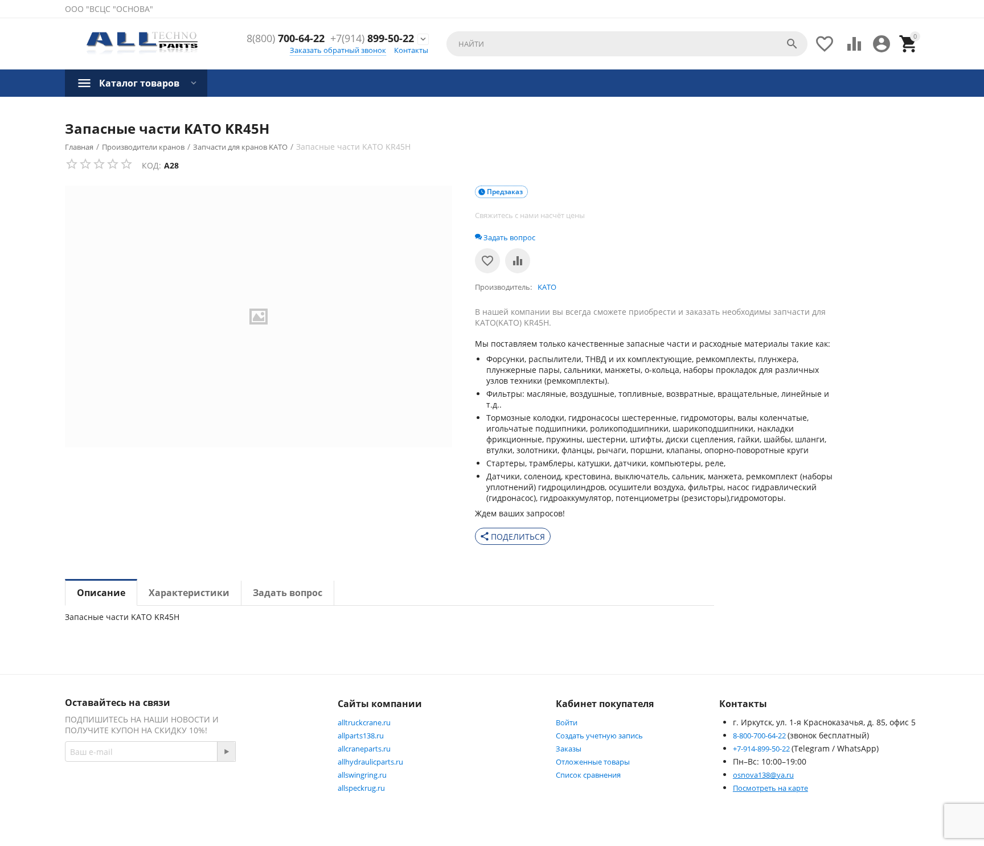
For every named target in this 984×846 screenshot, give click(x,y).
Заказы (568, 749)
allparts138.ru (361, 735)
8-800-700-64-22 (760, 735)
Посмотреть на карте (770, 788)
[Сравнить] (517, 260)
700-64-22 (286, 38)
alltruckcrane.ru (364, 722)
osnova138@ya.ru (763, 775)
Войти (566, 722)
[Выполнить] (226, 751)
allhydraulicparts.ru (370, 762)
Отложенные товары (593, 762)
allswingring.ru (362, 775)
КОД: (151, 165)
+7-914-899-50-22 (762, 749)
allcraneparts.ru (364, 749)
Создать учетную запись (599, 735)
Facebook (227, 792)
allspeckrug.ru (361, 788)
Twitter (284, 792)
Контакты (411, 50)
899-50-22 (372, 38)
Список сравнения (588, 775)
